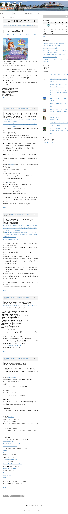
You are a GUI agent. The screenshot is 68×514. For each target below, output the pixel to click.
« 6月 (44, 36)
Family (5, 472)
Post (4, 97)
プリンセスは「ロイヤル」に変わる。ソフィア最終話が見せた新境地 (58, 92)
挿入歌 (8, 182)
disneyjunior (11, 417)
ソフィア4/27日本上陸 (14, 31)
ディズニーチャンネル (15, 25)
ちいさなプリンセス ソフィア (26, 25)
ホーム (1, 13)
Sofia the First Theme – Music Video (12, 443)
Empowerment (7, 475)
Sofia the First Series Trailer (10, 459)
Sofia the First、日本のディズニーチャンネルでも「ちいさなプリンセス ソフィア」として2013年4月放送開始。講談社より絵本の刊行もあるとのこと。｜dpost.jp (20, 228)
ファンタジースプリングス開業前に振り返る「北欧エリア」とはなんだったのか (58, 112)
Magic (4, 477)
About (39, 13)
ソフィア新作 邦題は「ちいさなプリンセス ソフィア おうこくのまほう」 (59, 131)
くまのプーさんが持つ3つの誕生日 (59, 74)
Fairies (5, 452)
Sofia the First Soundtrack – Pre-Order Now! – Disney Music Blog (20, 305)
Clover (5, 450)
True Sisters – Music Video (10, 446)
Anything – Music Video (9, 468)
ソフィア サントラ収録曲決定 (17, 303)
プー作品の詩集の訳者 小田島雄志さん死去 (54, 43)
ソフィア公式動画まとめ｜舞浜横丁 (12, 345)
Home (46, 142)
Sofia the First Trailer (8, 441)
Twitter (14, 13)
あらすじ (11, 164)
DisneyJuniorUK (12, 377)
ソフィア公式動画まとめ (15, 364)
